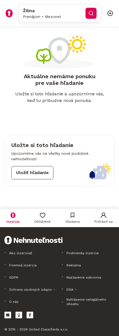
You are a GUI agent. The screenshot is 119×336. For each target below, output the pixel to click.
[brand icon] (9, 13)
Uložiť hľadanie (32, 172)
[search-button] (91, 13)
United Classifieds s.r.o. (48, 329)
